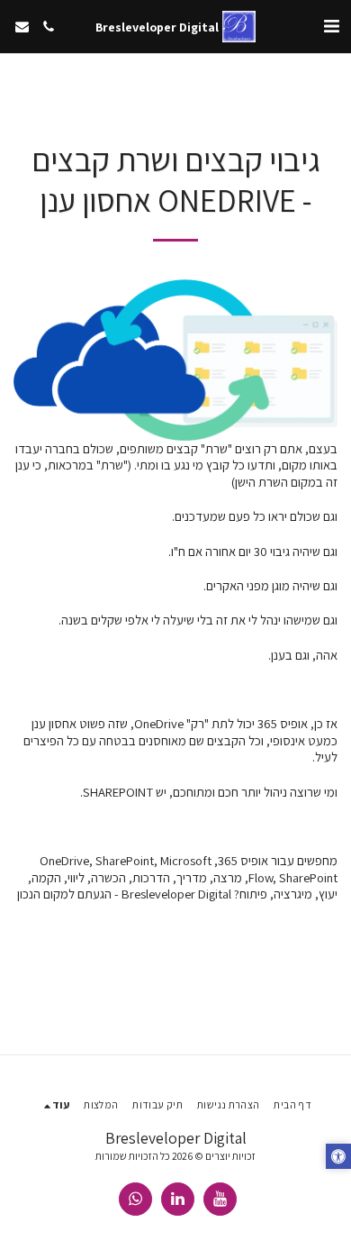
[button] (331, 26)
